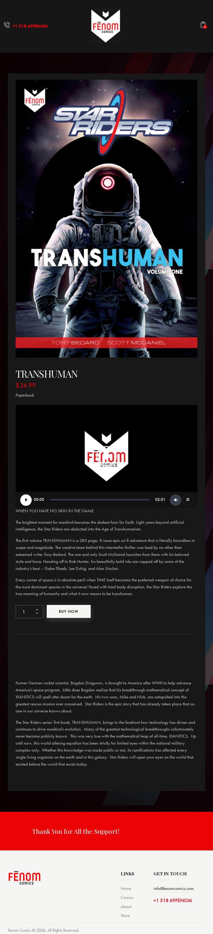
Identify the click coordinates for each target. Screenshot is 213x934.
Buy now (68, 611)
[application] (106, 456)
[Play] (26, 500)
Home (126, 888)
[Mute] (175, 500)
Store (125, 915)
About (126, 906)
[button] (106, 456)
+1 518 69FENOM (173, 900)
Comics (127, 897)
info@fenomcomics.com (174, 888)
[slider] (99, 499)
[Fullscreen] (187, 499)
